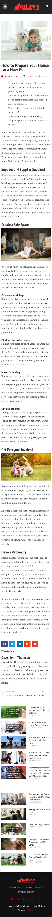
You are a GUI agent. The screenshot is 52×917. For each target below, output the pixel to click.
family (15, 615)
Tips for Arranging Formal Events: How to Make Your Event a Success (39, 797)
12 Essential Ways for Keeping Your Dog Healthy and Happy (39, 710)
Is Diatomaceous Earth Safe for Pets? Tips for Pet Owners (40, 740)
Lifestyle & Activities (34, 888)
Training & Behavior (26, 892)
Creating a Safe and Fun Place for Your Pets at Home (38, 857)
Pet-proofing (14, 433)
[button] (5, 6)
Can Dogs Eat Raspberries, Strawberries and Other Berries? (39, 842)
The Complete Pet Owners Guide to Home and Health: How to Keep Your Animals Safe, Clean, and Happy (39, 771)
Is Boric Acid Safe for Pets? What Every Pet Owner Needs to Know (39, 755)
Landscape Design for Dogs (39, 824)
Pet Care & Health (16, 888)
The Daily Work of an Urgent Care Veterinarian (39, 724)
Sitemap (30, 910)
